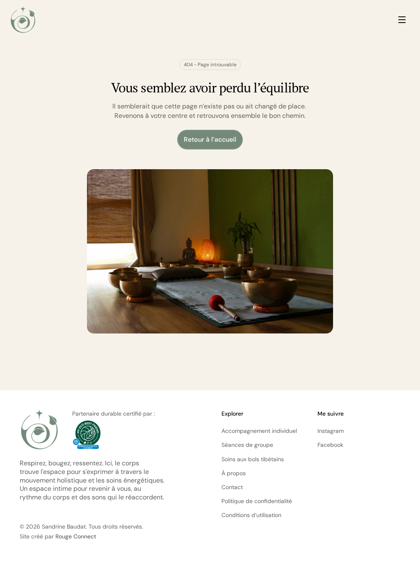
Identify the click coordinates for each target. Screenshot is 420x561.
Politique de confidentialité (256, 501)
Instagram (330, 431)
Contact (232, 487)
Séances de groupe (247, 444)
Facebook (330, 444)
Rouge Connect (75, 536)
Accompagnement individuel (259, 431)
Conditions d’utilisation (251, 515)
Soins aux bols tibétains (252, 459)
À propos (233, 473)
